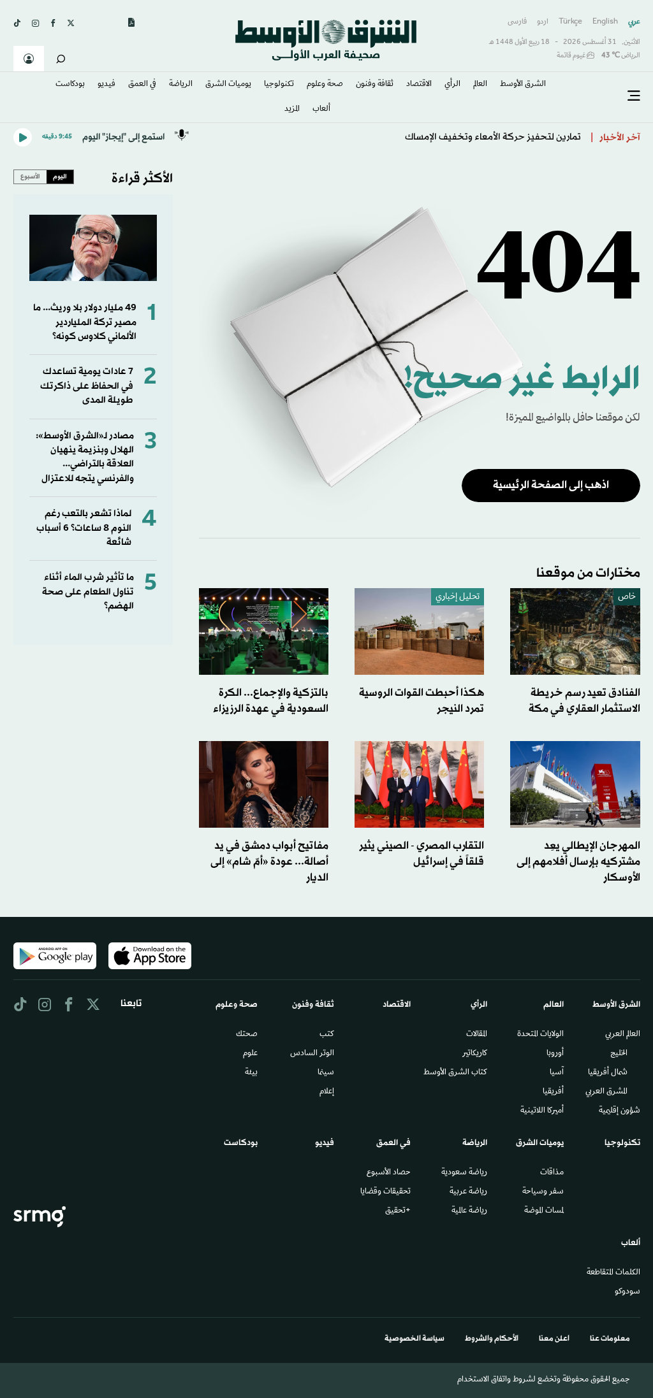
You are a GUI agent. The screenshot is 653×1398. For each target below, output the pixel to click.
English (605, 22)
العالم (480, 84)
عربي (634, 22)
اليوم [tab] (60, 176)
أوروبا (555, 1053)
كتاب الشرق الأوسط (455, 1073)
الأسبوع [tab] (30, 176)
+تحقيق (398, 1211)
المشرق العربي (606, 1092)
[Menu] (633, 96)
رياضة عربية (468, 1192)
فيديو (106, 84)
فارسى (517, 22)
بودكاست (70, 84)
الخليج (618, 1053)
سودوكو (627, 1292)
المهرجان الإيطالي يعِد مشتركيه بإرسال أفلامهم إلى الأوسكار (578, 862)
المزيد (292, 109)
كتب (326, 1034)
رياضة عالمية (469, 1211)
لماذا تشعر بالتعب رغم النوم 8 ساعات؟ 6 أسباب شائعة (83, 528)
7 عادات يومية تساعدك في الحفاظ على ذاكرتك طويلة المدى (86, 386)
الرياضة (181, 84)
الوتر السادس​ (312, 1053)
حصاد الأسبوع (389, 1173)
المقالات (476, 1034)
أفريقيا (553, 1092)
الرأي (452, 84)
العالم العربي (622, 1034)
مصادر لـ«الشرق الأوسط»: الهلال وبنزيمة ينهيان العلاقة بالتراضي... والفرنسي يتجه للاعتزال (85, 457)
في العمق (142, 84)
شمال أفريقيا (607, 1073)
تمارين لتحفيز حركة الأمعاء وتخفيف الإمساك (493, 137)
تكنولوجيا (279, 84)
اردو (542, 22)
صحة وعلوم (325, 84)
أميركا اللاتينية (542, 1111)
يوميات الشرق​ (228, 84)
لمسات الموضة (544, 1211)
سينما (326, 1073)
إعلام (326, 1092)
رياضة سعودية (464, 1173)
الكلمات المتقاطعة (613, 1273)
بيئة (251, 1073)
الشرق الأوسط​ (523, 84)
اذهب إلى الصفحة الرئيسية (551, 485)
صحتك (247, 1034)
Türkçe (570, 22)
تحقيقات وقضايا (385, 1192)
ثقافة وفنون (374, 84)
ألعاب (321, 109)
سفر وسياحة (543, 1192)
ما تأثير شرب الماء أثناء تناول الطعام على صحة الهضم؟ (88, 592)
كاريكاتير (474, 1053)
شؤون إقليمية (619, 1111)
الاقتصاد (419, 84)
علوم (250, 1053)
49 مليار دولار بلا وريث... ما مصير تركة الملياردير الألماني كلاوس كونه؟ (84, 322)
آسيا (557, 1073)
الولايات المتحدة (540, 1034)
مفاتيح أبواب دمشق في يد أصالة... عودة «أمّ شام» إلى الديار (269, 862)
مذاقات (552, 1173)
